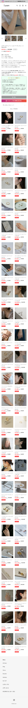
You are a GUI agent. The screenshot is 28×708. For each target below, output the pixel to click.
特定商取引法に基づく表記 (9, 691)
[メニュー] (25, 5)
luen (15, 703)
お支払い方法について (9, 105)
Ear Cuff (5, 680)
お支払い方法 (6, 684)
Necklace (5, 677)
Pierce (4, 670)
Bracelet (5, 673)
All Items (5, 663)
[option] (8, 38)
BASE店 (16, 75)
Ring (4, 666)
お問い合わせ (6, 687)
